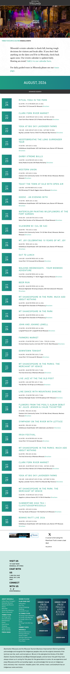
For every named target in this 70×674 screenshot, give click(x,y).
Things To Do (6, 41)
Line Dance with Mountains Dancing (40, 391)
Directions (46, 106)
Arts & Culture (15, 41)
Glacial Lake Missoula (8, 605)
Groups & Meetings (24, 607)
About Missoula (7, 599)
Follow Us (49, 546)
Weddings (21, 609)
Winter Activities (6, 630)
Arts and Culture (6, 618)
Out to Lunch (26, 255)
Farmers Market (28, 337)
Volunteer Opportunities (25, 637)
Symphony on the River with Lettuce (41, 421)
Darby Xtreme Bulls (31, 156)
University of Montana (8, 610)
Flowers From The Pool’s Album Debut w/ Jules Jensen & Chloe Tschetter (42, 406)
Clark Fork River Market (34, 113)
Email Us (12, 577)
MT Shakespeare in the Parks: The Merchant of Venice (39, 365)
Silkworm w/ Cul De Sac (33, 226)
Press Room (6, 632)
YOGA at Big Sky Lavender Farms (38, 126)
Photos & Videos (23, 635)
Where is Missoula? (7, 612)
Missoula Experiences (25, 632)
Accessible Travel (24, 611)
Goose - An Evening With (33, 197)
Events (4, 622)
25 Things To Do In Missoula (26, 615)
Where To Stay (24, 599)
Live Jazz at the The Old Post (36, 378)
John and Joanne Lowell (33, 324)
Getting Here (22, 603)
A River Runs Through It (8, 601)
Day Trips (21, 605)
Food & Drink (5, 624)
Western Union (28, 169)
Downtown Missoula (7, 603)
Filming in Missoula (24, 633)
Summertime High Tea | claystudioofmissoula (32, 504)
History (4, 606)
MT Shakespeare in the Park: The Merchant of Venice (38, 489)
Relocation (5, 608)
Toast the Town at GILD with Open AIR (41, 184)
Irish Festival (27, 434)
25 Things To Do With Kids (26, 617)
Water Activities (6, 628)
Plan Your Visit (24, 601)
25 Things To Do (6, 617)
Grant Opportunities (24, 639)
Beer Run (24, 282)
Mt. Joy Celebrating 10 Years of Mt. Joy (42, 240)
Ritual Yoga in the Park (33, 100)
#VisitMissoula (14, 591)
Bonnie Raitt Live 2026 (32, 517)
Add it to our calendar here (39, 61)
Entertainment (6, 620)
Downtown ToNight (30, 351)
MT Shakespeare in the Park (36, 311)
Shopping (4, 626)
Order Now (43, 631)
